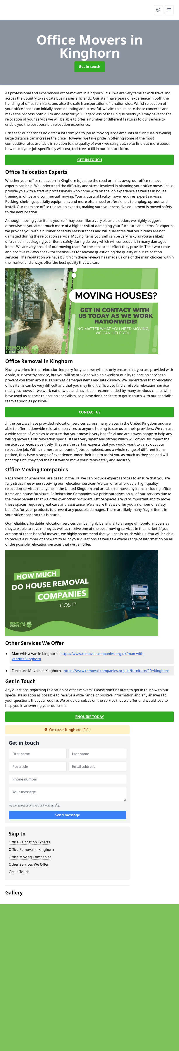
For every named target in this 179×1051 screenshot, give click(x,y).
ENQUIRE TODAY (89, 716)
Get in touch (89, 66)
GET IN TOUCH (89, 159)
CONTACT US (89, 412)
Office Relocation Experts (29, 842)
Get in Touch (19, 871)
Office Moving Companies (30, 857)
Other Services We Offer (29, 864)
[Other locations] (158, 9)
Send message (67, 815)
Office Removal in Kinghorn (31, 849)
